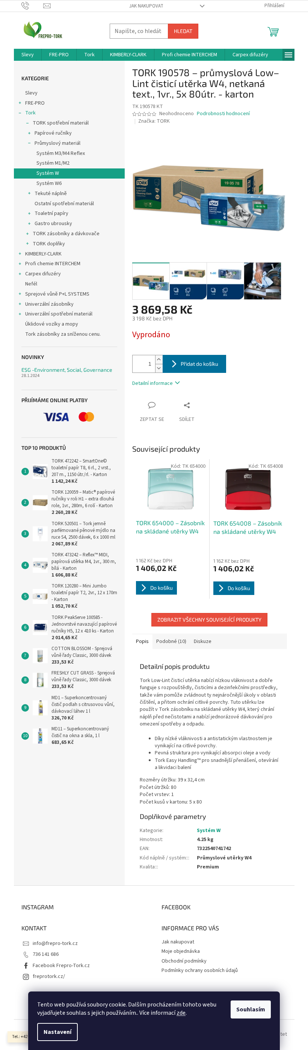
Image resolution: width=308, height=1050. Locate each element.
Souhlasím (250, 1009)
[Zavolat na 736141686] (32, 5)
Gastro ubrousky (53, 223)
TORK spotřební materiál (61, 123)
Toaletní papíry (51, 213)
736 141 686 (46, 954)
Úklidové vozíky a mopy (51, 324)
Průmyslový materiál (57, 143)
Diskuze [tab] (202, 641)
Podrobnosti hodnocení (223, 113)
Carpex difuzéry (43, 274)
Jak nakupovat (146, 6)
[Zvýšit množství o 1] (159, 359)
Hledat (183, 31)
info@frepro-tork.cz (55, 943)
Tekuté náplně (51, 193)
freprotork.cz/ (49, 976)
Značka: (154, 121)
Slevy (31, 93)
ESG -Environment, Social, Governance (66, 370)
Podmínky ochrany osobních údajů (200, 970)
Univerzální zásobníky (49, 304)
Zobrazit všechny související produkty (209, 619)
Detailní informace (152, 383)
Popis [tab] (142, 641)
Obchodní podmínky (184, 961)
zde (181, 1013)
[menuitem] (27, 55)
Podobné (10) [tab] (171, 641)
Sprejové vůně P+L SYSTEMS (57, 294)
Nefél (31, 284)
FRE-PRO (35, 103)
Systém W (47, 173)
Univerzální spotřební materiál (58, 314)
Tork (30, 113)
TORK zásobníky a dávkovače (66, 233)
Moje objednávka (181, 951)
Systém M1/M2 (52, 163)
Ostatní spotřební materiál (64, 203)
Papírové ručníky (53, 133)
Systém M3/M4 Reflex (60, 153)
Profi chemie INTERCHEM (52, 263)
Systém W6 (49, 183)
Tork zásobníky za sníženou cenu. (63, 334)
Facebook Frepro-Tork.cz (61, 965)
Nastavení (57, 1032)
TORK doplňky (49, 244)
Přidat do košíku (199, 364)
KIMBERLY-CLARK (43, 254)
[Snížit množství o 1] (159, 368)
